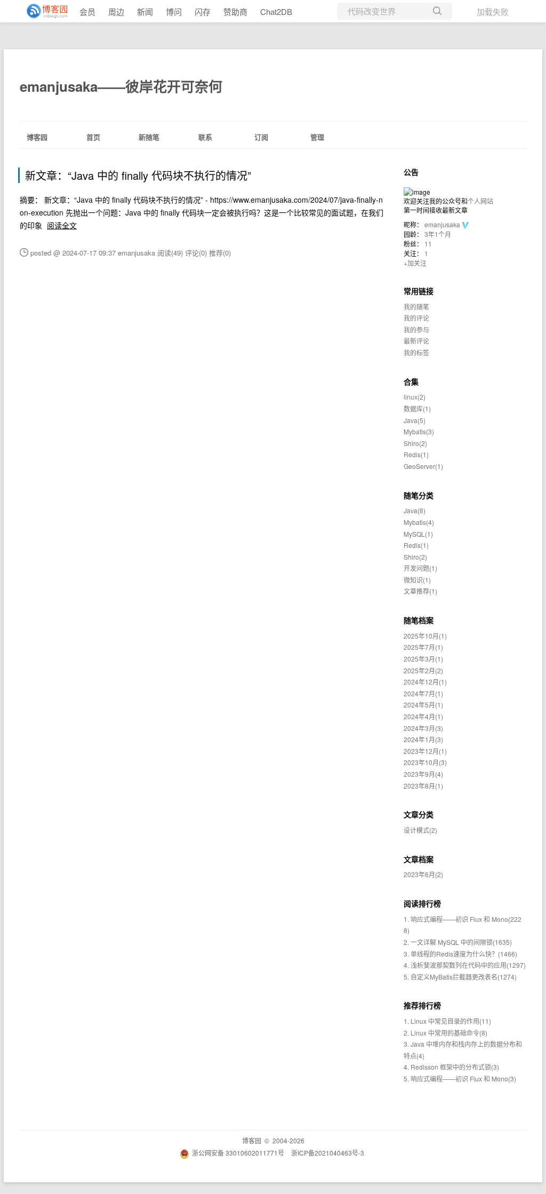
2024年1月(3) (423, 739)
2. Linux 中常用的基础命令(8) (445, 1032)
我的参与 (416, 329)
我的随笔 (416, 306)
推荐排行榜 (422, 1005)
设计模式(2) (420, 829)
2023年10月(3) (425, 762)
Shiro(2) (415, 443)
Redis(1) (416, 454)
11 (428, 243)
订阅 (261, 137)
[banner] (42, 11)
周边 (116, 11)
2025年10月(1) (425, 635)
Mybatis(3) (419, 431)
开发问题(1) (420, 567)
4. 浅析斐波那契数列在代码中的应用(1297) (465, 964)
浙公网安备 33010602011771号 (238, 1152)
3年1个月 (437, 233)
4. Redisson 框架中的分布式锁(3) (451, 1066)
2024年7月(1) (423, 693)
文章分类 (418, 814)
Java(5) (414, 420)
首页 (93, 137)
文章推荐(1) (420, 590)
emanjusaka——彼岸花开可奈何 (121, 86)
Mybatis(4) (419, 522)
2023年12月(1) (425, 750)
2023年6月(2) (423, 874)
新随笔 (149, 137)
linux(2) (414, 396)
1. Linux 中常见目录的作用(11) (447, 1020)
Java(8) (414, 510)
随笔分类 (418, 495)
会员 (87, 11)
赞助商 (235, 11)
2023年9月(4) (423, 773)
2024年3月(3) (423, 728)
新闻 (145, 11)
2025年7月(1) (423, 646)
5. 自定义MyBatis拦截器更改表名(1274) (460, 976)
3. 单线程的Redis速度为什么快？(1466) (460, 953)
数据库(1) (417, 408)
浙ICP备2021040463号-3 (327, 1152)
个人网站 (480, 200)
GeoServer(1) (423, 466)
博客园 (37, 137)
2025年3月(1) (423, 658)
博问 (174, 11)
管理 (317, 137)
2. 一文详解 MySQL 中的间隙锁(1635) (458, 941)
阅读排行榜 (422, 903)
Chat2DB (276, 11)
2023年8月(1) (423, 785)
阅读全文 (62, 225)
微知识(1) (417, 579)
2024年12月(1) (425, 681)
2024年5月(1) (423, 704)
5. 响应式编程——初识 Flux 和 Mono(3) (460, 1078)
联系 (205, 137)
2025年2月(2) (423, 670)
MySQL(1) (418, 533)
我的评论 (416, 317)
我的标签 (416, 352)
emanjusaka (443, 224)
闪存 (203, 11)
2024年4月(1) (423, 716)
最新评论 (416, 340)
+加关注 (415, 262)
